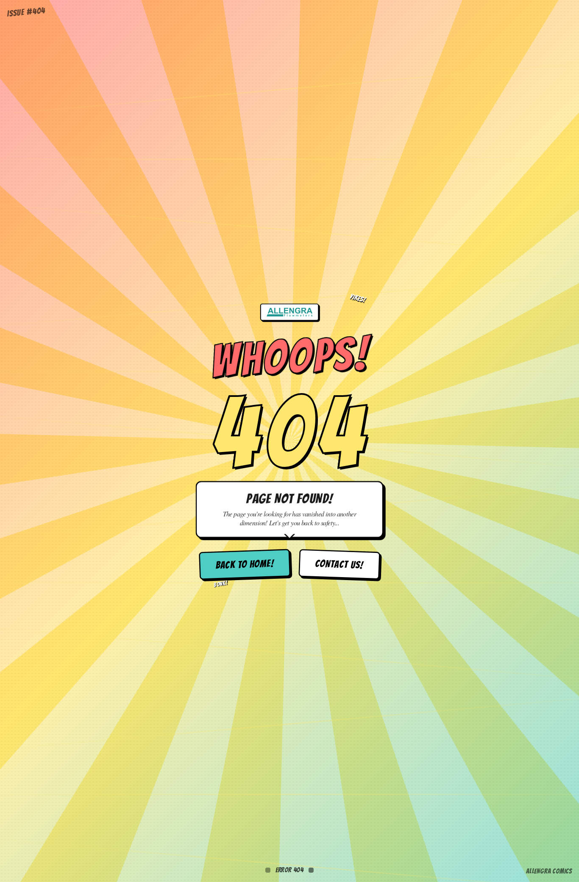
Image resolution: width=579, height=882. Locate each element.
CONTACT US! (339, 564)
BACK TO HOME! (244, 564)
